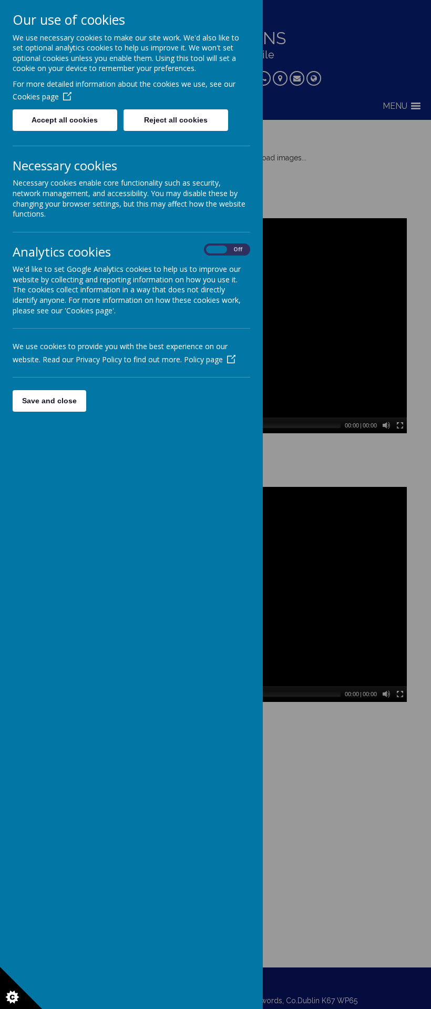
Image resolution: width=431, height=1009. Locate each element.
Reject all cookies (176, 120)
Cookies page (36, 96)
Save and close (49, 400)
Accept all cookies (65, 120)
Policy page (203, 359)
